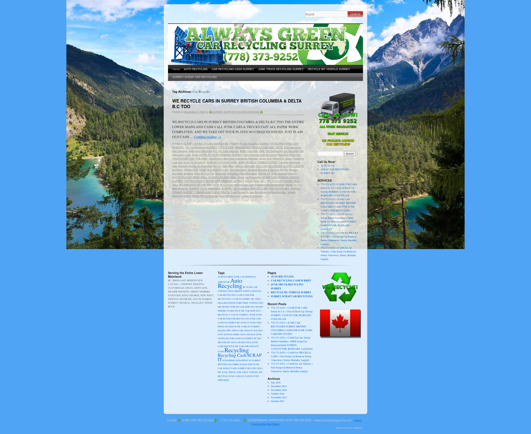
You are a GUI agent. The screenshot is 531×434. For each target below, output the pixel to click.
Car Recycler (291, 151)
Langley (283, 162)
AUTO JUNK (328, 165)
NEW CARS (238, 330)
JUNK (253, 314)
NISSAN (248, 330)
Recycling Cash (248, 173)
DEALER (222, 302)
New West (228, 166)
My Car (217, 166)
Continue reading (207, 136)
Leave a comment (252, 196)
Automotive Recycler (200, 151)
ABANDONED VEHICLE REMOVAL (255, 147)
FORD (239, 302)
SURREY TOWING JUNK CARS (201, 192)
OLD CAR (245, 334)
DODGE (232, 302)
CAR (261, 151)
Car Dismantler (274, 151)
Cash (188, 154)
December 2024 (278, 386)
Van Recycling (258, 192)
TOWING (253, 372)
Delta (195, 154)
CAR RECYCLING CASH (230, 294)
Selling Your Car (244, 184)
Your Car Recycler (229, 196)
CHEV (258, 298)
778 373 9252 (226, 147)
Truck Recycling (239, 192)
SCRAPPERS (229, 360)
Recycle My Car (279, 169)
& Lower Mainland (352, 427)
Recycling (232, 173)
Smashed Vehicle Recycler (269, 184)
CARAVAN (255, 291)
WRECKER (223, 380)
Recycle (252, 169)
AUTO (279, 147)
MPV (229, 330)
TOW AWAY (242, 372)
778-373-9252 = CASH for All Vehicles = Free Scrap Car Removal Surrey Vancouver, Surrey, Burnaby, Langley (292, 367)
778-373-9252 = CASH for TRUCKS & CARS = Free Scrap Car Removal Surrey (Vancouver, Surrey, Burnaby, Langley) (291, 356)
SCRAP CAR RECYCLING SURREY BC (206, 143)
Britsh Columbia (249, 151)
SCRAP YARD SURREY (234, 368)
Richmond (264, 173)
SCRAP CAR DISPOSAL (222, 177)
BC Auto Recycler (229, 151)
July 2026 (276, 382)
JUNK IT (245, 322)
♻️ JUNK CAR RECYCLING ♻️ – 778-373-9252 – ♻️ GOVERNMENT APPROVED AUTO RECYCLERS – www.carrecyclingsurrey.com (264, 420)
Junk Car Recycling (194, 162)
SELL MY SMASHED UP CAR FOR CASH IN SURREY (203, 184)
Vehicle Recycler (276, 192)
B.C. (215, 151)
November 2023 (279, 397)
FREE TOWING (250, 302)
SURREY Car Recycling (235, 188)
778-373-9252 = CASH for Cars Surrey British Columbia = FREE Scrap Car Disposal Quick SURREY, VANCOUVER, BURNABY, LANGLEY (339, 221)
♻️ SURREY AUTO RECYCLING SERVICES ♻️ (236, 112)
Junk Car (177, 162)
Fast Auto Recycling (289, 154)
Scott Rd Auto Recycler (284, 173)
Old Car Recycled (245, 166)
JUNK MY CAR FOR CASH (222, 162)
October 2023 (277, 401)
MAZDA (222, 330)
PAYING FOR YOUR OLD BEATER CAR (206, 169)
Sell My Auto (252, 181)
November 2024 (279, 389)
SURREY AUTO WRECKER (204, 188)
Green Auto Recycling (271, 158)
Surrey (289, 184)
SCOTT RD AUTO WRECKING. (189, 177)
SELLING (252, 368)
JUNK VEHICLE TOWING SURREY (258, 162)
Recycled (220, 173)
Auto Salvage (179, 151)
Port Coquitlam (238, 169)
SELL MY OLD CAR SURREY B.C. (279, 181)
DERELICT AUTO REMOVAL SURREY (220, 154)
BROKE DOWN (242, 291)
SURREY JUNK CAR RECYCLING (269, 188)
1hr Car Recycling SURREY (201, 147)
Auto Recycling (292, 147)
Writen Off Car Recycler (205, 196)
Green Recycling (294, 158)
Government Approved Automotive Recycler (233, 158)
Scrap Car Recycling (249, 177)
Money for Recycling (200, 166)
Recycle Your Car (204, 173)
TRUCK (225, 192)
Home (176, 69)
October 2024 (277, 393)
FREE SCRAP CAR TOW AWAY (189, 158)
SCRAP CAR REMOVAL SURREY (225, 181)
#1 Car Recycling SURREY (255, 143)
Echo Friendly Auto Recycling (260, 154)
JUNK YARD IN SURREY (247, 326)
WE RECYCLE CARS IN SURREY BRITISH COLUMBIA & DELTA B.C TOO (237, 103)
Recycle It (263, 169)
